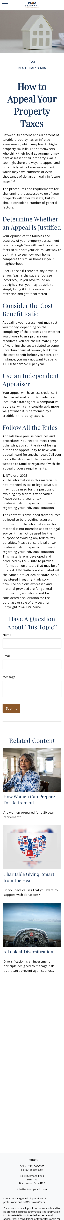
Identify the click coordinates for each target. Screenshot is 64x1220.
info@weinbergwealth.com (32, 1189)
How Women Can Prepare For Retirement (29, 799)
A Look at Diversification (28, 951)
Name (7, 635)
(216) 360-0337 (36, 1166)
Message (9, 677)
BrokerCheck (38, 1202)
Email (7, 656)
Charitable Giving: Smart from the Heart (28, 877)
